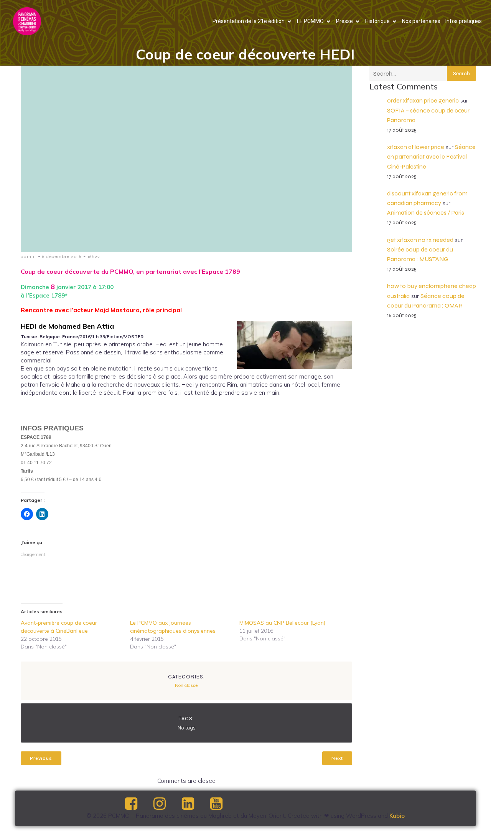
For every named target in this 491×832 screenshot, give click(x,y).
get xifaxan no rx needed (420, 239)
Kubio (397, 815)
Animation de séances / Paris (425, 212)
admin (28, 256)
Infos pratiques (463, 21)
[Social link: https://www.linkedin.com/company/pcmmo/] (194, 804)
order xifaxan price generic (423, 100)
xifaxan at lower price (415, 147)
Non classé (186, 685)
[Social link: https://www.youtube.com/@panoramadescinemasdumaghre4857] (223, 804)
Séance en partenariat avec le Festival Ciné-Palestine (431, 156)
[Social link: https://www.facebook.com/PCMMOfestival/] (138, 804)
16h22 (93, 256)
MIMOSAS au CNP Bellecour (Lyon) (282, 622)
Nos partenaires (421, 21)
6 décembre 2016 (61, 256)
